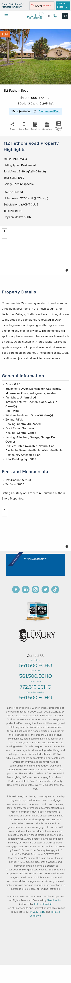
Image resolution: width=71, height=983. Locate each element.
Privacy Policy (37, 911)
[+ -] (35, 250)
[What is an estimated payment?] (34, 111)
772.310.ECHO (35, 687)
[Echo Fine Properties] (35, 21)
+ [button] (4, 231)
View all (61, 5)
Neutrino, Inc (54, 900)
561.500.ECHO (35, 665)
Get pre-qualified (49, 111)
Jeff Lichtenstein (43, 904)
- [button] (4, 235)
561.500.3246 (55, 15)
